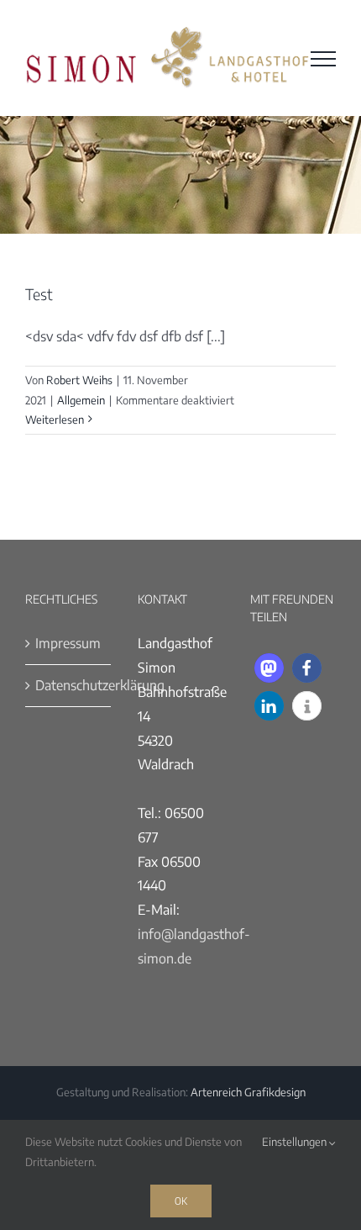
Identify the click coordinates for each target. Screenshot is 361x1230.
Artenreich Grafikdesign (248, 1092)
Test (39, 294)
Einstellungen (295, 1141)
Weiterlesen (54, 419)
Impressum (68, 643)
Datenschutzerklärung (68, 685)
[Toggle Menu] (323, 58)
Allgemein (81, 400)
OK (181, 1200)
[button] (269, 668)
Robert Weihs (79, 380)
